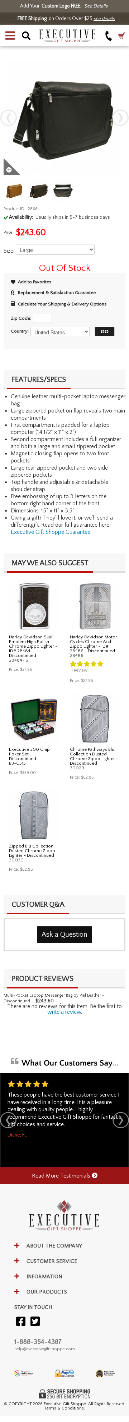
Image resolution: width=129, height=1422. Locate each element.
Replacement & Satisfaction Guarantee (57, 292)
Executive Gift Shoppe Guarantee (50, 532)
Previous (8, 117)
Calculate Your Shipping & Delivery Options (62, 304)
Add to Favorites (34, 281)
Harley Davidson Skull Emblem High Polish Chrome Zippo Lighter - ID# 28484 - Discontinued (33, 646)
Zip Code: (21, 318)
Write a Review (64, 1012)
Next (120, 117)
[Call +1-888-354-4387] (109, 36)
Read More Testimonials (62, 1176)
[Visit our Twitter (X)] (35, 1321)
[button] (10, 36)
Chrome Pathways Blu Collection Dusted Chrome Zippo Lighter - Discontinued (94, 756)
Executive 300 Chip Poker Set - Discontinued (29, 754)
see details (104, 18)
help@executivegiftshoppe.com (44, 1349)
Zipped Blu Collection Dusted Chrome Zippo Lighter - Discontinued (32, 851)
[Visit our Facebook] (20, 1321)
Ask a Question (64, 934)
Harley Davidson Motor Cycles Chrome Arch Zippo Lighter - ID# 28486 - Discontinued (93, 643)
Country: (20, 331)
